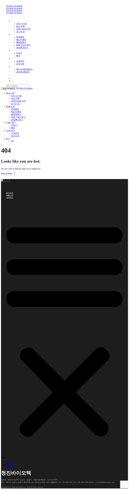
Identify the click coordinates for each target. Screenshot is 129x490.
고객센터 (15, 58)
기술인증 (15, 50)
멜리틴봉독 (21, 40)
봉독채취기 (21, 42)
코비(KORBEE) (23, 72)
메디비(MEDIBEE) (24, 69)
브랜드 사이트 (17, 67)
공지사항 (20, 64)
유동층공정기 (22, 48)
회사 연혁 (20, 26)
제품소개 (15, 34)
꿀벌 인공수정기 (23, 45)
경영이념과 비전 (23, 29)
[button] (64, 330)
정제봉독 (20, 37)
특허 (18, 56)
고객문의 (20, 61)
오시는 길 (20, 32)
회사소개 (15, 21)
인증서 (19, 53)
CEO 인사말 (21, 24)
